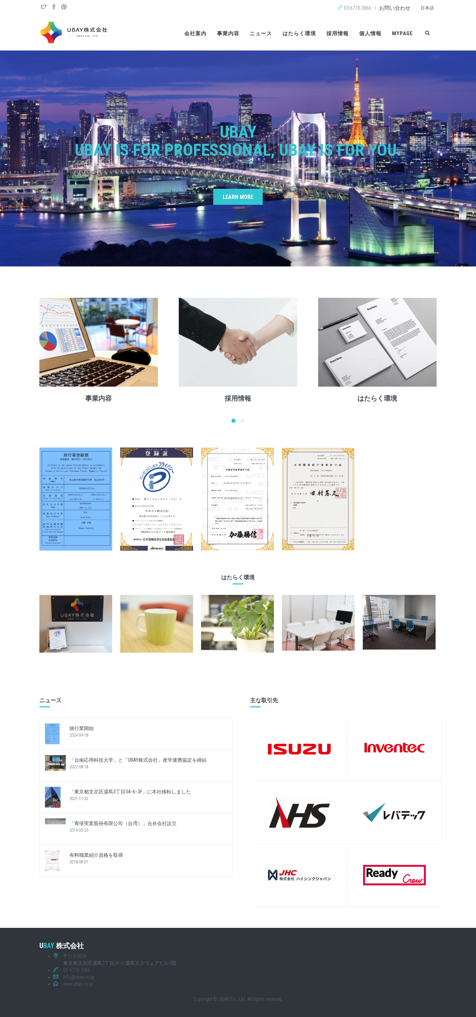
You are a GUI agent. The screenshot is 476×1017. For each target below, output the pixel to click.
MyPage (402, 33)
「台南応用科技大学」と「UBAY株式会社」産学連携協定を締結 (138, 760)
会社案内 (195, 33)
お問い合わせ (394, 8)
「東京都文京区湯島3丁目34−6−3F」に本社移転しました (130, 791)
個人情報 (370, 33)
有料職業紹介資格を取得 (96, 855)
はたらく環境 (299, 33)
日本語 (427, 8)
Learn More (238, 197)
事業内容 (228, 33)
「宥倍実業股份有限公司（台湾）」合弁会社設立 (123, 823)
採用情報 (338, 33)
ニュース (261, 33)
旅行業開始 (81, 728)
